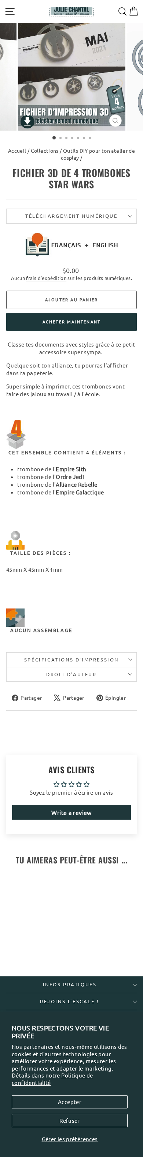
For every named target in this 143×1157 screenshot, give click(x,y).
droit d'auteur (71, 674)
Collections (45, 150)
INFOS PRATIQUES (70, 984)
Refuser (69, 1120)
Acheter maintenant (72, 321)
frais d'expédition (46, 278)
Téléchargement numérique (71, 216)
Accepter (69, 1101)
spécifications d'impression (71, 659)
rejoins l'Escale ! (69, 1001)
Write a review (71, 812)
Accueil (17, 150)
